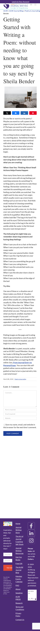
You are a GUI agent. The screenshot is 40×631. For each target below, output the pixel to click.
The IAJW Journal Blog (19, 570)
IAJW (5, 11)
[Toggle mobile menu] (35, 4)
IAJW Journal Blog (16, 11)
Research (19, 603)
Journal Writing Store (18, 530)
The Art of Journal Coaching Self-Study (19, 540)
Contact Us (20, 620)
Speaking (19, 593)
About (18, 589)
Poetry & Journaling (32, 11)
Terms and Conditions (20, 608)
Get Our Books (19, 558)
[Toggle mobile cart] (31, 4)
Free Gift (19, 563)
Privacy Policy (18, 614)
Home (18, 523)
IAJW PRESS (18, 598)
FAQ (17, 585)
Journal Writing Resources (19, 550)
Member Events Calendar (19, 579)
